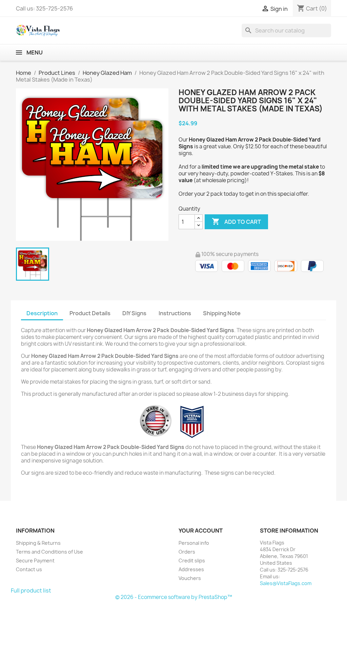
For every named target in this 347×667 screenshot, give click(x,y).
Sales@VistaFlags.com (285, 583)
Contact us (29, 569)
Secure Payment (35, 560)
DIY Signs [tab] (134, 313)
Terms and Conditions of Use (49, 551)
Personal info (194, 543)
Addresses (191, 569)
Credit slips (192, 560)
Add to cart (236, 221)
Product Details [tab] (89, 313)
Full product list (31, 590)
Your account (201, 530)
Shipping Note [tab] (222, 313)
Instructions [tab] (175, 313)
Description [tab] (42, 313)
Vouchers (190, 578)
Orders (187, 551)
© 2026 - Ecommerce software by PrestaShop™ (173, 597)
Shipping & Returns (38, 543)
